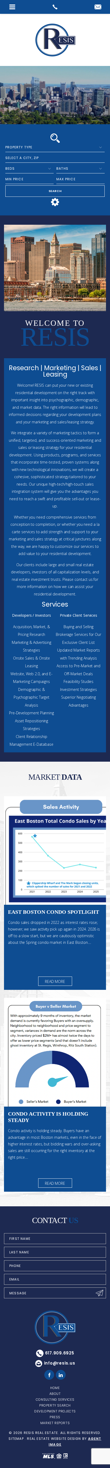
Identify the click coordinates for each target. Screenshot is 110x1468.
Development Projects (55, 1411)
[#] (49, 1375)
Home (55, 1388)
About (55, 1393)
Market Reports (55, 1423)
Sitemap (16, 1438)
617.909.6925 (59, 1353)
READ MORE (55, 981)
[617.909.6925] (54, 7)
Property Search (55, 1405)
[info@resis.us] (98, 7)
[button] (55, 158)
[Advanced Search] (55, 202)
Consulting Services (55, 1399)
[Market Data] (55, 850)
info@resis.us (59, 1363)
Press (55, 1417)
